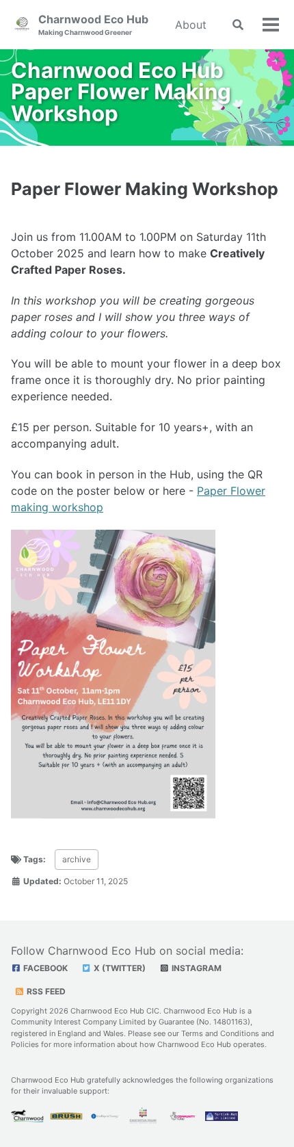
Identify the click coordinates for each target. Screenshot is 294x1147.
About (190, 24)
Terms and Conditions (220, 1033)
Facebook (44, 968)
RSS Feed (45, 991)
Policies (25, 1044)
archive (76, 859)
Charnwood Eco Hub (93, 24)
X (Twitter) (119, 968)
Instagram (196, 968)
